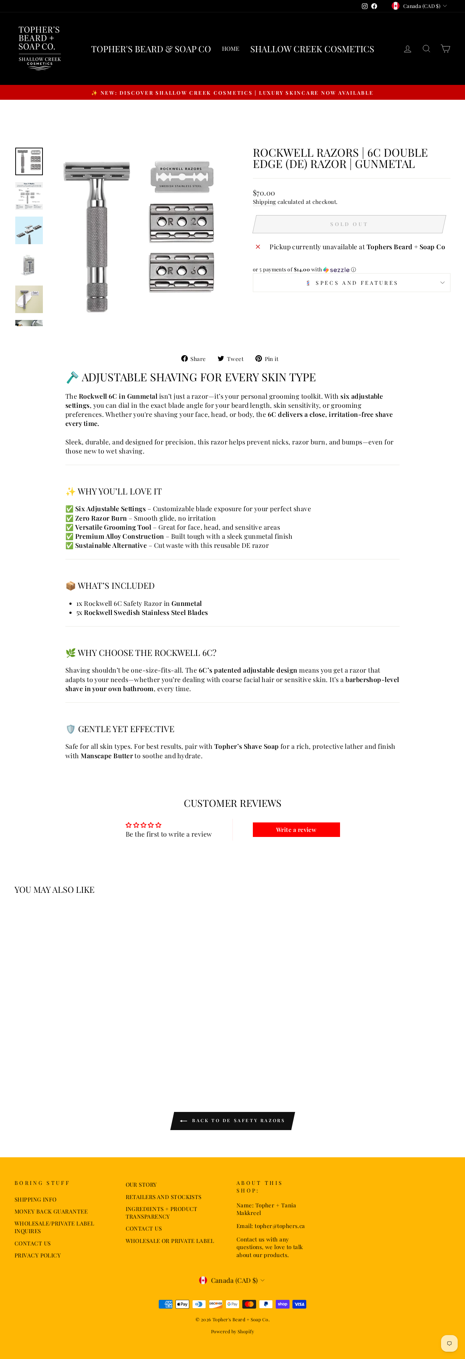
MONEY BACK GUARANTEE (51, 1211)
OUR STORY (141, 1184)
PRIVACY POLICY (38, 1255)
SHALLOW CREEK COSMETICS (312, 48)
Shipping (264, 201)
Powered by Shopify (232, 1331)
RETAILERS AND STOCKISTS (164, 1196)
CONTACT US (33, 1243)
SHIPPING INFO (36, 1199)
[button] (351, 269)
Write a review (296, 829)
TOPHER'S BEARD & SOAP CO (151, 48)
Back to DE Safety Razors (238, 1120)
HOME (230, 48)
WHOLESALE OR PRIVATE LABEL (170, 1240)
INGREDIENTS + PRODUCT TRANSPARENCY (162, 1212)
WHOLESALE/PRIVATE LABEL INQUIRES (54, 1227)
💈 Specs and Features (352, 282)
